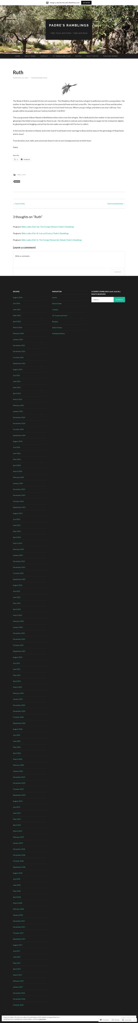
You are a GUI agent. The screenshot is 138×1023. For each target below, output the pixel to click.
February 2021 (18, 693)
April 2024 (17, 465)
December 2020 (19, 705)
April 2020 (17, 753)
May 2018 (17, 891)
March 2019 (17, 831)
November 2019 (19, 783)
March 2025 (17, 399)
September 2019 (19, 795)
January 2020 (18, 771)
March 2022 (17, 615)
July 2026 (16, 303)
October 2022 (18, 573)
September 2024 (19, 435)
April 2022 (17, 609)
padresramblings (39, 78)
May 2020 (17, 747)
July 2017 (16, 951)
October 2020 (18, 717)
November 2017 (19, 927)
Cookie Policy (42, 1019)
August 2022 (17, 585)
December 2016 (19, 993)
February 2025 (18, 405)
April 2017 (17, 969)
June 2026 (16, 309)
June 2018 (16, 885)
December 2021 (19, 633)
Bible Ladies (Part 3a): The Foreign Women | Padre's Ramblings (48, 227)
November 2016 (19, 999)
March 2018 (17, 903)
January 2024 (18, 483)
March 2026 (17, 327)
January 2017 (18, 987)
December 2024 (19, 417)
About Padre (30, 56)
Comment (117, 272)
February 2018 (18, 909)
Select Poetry (92, 56)
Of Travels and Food (62, 56)
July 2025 (16, 375)
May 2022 (17, 603)
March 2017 (17, 975)
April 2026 (17, 321)
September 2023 (19, 507)
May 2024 (17, 459)
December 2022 (19, 561)
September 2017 (19, 939)
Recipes (79, 56)
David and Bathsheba (116, 204)
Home (17, 56)
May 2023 (17, 531)
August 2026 (17, 297)
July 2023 (16, 519)
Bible (19, 174)
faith (24, 174)
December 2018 (19, 849)
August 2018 (17, 873)
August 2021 (17, 657)
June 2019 (16, 813)
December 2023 (19, 489)
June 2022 (16, 597)
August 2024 (17, 441)
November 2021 (19, 639)
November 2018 (19, 855)
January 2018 (18, 915)
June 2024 (16, 453)
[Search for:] (108, 299)
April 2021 (17, 681)
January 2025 (18, 411)
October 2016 (18, 1005)
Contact (44, 56)
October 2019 (18, 789)
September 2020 (19, 723)
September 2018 (19, 867)
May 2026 (17, 315)
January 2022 (18, 627)
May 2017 (17, 963)
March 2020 (17, 759)
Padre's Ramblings (69, 25)
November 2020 (19, 711)
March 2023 (17, 543)
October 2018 (18, 861)
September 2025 (19, 363)
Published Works (110, 56)
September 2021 (19, 651)
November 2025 (19, 351)
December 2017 (19, 921)
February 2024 (18, 477)
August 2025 (17, 369)
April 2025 (17, 393)
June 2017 (16, 957)
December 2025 (19, 345)
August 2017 (17, 945)
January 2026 (18, 339)
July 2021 (16, 663)
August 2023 (17, 513)
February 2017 (18, 981)
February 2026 (18, 333)
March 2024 (17, 471)
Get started (86, 2)
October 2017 (18, 933)
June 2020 (16, 741)
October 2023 (18, 501)
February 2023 (18, 549)
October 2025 (18, 357)
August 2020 (17, 729)
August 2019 (17, 801)
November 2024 (19, 423)
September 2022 (19, 579)
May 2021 (17, 675)
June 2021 (16, 669)
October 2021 (18, 645)
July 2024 (16, 447)
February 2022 (18, 621)
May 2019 (17, 819)
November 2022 (19, 567)
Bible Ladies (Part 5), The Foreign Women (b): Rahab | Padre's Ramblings (52, 240)
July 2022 (16, 591)
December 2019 (19, 777)
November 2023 (19, 495)
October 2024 (18, 429)
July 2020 (16, 735)
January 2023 (18, 555)
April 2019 (17, 825)
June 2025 (16, 381)
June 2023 (16, 525)
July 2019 (16, 807)
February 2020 (18, 765)
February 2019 (18, 837)
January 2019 (18, 843)
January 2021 (18, 699)
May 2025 (17, 387)
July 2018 (16, 879)
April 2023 (17, 537)
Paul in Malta (19, 204)
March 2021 (17, 687)
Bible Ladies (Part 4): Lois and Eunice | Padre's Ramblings (45, 233)
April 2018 (17, 897)
